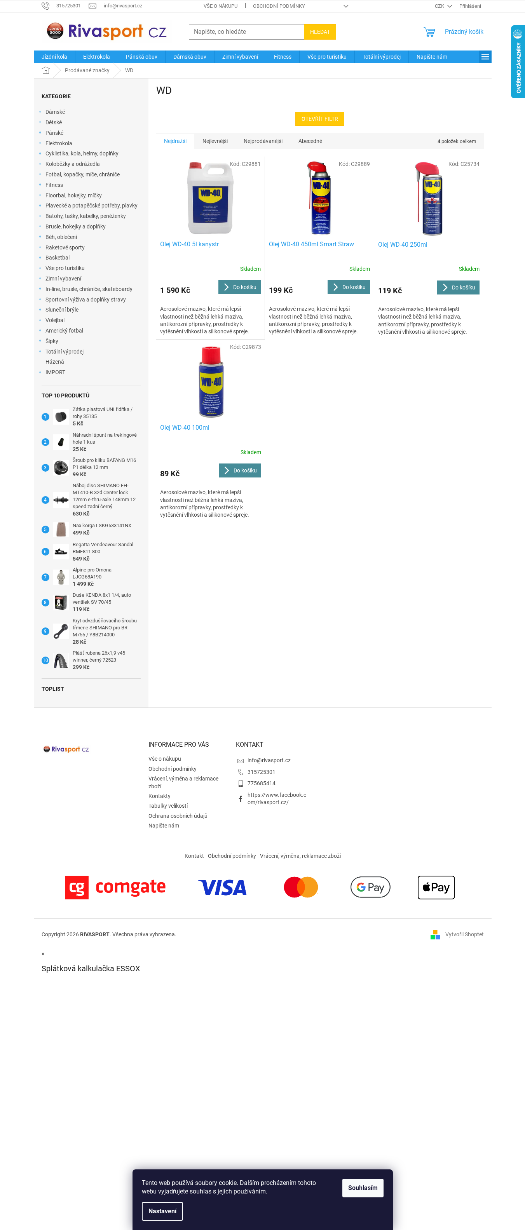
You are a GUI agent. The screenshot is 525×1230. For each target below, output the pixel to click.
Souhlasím (363, 1188)
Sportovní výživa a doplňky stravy (85, 299)
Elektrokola (58, 143)
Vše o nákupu (220, 6)
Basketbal (57, 257)
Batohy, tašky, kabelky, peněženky (85, 216)
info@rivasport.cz (269, 760)
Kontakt (194, 856)
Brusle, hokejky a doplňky (75, 226)
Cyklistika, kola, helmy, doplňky (82, 153)
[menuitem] (54, 57)
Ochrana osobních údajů (178, 816)
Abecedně (310, 141)
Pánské (54, 133)
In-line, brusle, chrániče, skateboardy (89, 289)
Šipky (51, 341)
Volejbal (55, 320)
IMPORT (55, 372)
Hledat (320, 32)
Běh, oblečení (61, 237)
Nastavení (162, 1211)
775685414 (262, 783)
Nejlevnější (215, 141)
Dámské (55, 112)
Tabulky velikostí (168, 806)
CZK (440, 6)
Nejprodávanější (263, 141)
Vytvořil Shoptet (464, 934)
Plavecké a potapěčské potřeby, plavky (91, 205)
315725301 (262, 772)
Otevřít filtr (320, 119)
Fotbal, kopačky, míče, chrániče (82, 174)
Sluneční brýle (61, 310)
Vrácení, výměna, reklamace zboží (300, 856)
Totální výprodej (64, 351)
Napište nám (163, 825)
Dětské (53, 122)
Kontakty (159, 796)
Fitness (54, 185)
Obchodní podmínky (279, 6)
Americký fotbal (64, 331)
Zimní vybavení (63, 278)
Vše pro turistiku (65, 268)
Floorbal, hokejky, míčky (73, 195)
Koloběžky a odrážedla (72, 164)
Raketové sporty (65, 247)
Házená (54, 362)
